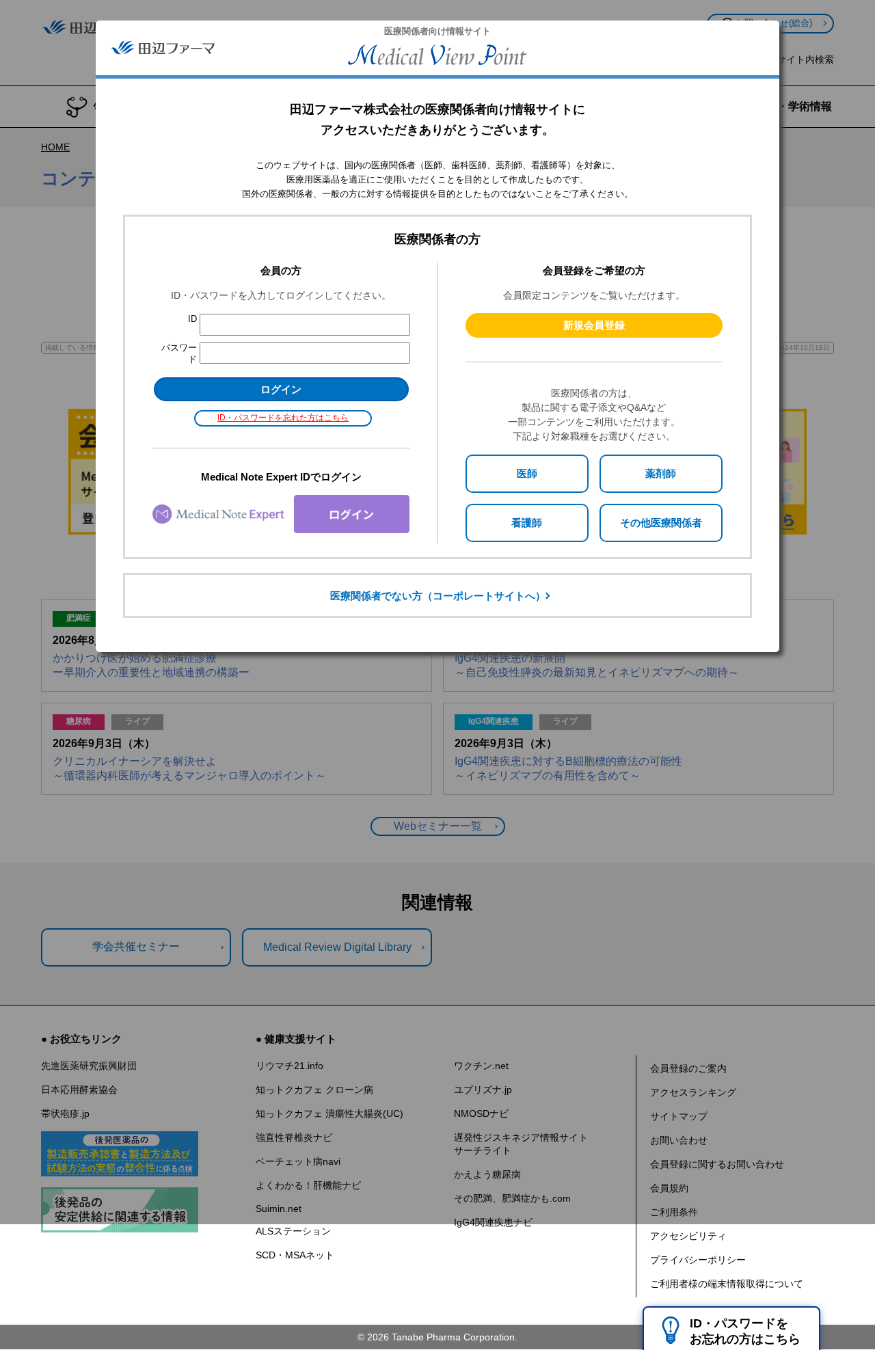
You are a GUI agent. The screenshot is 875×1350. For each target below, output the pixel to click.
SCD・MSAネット (295, 1255)
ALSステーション (293, 1231)
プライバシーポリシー (698, 1259)
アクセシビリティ (688, 1235)
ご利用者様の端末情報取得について (726, 1283)
